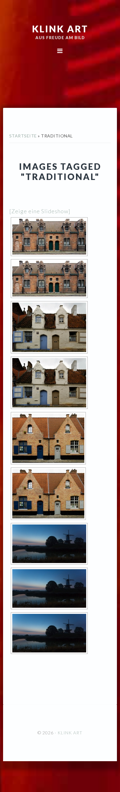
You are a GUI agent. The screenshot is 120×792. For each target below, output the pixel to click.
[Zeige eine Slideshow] (39, 211)
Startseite (23, 135)
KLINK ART (60, 28)
